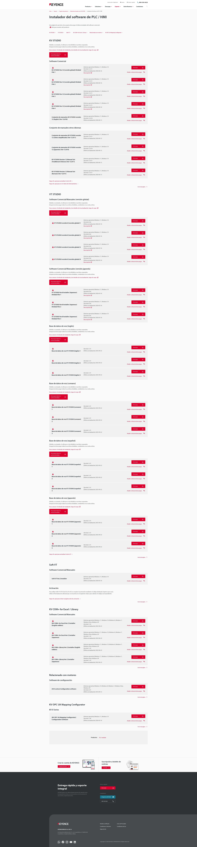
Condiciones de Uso (121, 826)
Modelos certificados (104, 823)
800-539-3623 (143, 2)
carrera (123, 2)
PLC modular (102, 737)
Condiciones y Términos (105, 826)
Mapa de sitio (103, 829)
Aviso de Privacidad (121, 823)
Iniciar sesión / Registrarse (113, 2)
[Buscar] (147, 6)
